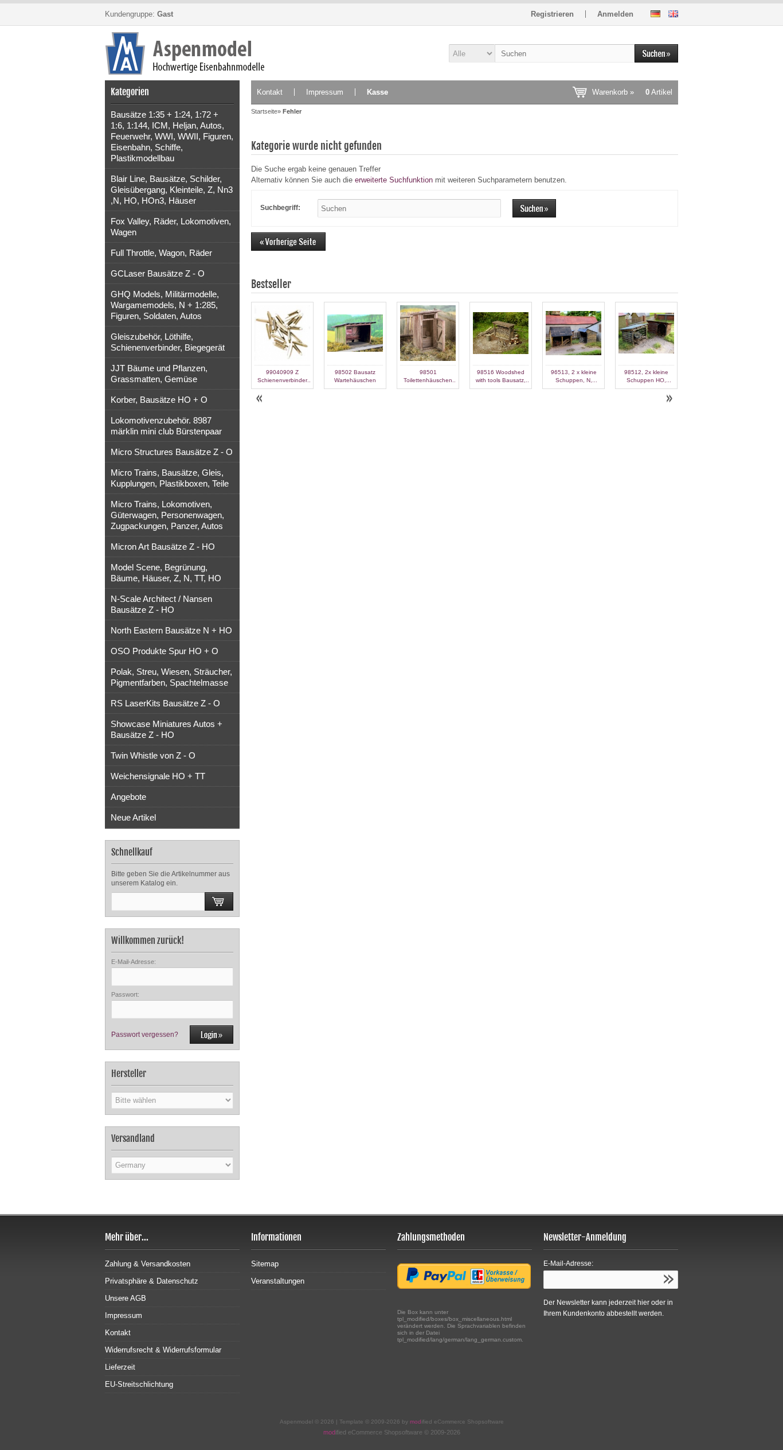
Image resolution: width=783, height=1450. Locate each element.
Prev (260, 399)
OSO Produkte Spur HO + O (164, 651)
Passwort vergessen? (144, 1035)
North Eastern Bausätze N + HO (171, 630)
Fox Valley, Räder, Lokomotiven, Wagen (171, 226)
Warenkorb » (632, 92)
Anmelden (615, 14)
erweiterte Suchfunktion (394, 180)
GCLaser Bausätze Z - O (158, 273)
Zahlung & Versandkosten (147, 1263)
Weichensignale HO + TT (158, 776)
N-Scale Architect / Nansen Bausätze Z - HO (161, 604)
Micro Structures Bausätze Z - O (172, 452)
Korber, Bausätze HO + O (159, 400)
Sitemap (265, 1263)
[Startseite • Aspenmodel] (172, 53)
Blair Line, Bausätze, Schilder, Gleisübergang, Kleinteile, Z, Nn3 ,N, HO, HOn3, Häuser (172, 189)
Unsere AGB (125, 1298)
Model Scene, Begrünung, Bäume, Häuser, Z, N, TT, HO (166, 572)
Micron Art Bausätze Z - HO (163, 546)
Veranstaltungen (277, 1281)
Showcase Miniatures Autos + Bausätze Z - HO (166, 729)
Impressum (324, 92)
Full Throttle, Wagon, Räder (161, 253)
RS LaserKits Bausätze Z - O (165, 703)
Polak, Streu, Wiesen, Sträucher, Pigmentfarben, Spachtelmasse (171, 677)
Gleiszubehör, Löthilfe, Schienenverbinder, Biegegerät (168, 342)
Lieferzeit (120, 1367)
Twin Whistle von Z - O (153, 755)
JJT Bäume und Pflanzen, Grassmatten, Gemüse (159, 373)
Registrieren (552, 14)
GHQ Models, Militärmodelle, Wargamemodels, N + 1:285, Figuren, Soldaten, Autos (165, 305)
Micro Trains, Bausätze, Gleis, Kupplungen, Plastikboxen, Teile (170, 478)
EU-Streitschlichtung (139, 1384)
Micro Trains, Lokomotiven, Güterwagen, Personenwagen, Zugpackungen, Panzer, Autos (167, 515)
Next (669, 399)
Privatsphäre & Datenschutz (151, 1281)
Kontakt (270, 92)
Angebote (128, 797)
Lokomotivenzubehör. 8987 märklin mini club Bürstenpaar (166, 425)
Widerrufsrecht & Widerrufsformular (163, 1350)
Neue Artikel (133, 817)
